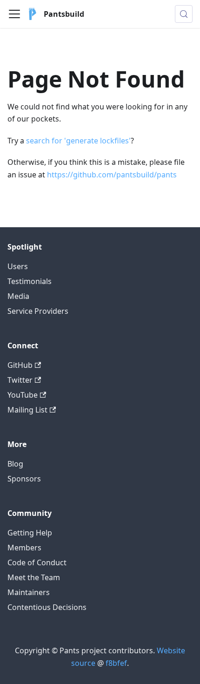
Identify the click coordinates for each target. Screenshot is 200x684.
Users (17, 266)
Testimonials (29, 281)
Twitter (20, 380)
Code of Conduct (37, 562)
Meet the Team (33, 577)
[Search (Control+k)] (184, 14)
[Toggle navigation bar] (14, 14)
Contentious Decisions (47, 607)
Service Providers (37, 311)
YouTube (22, 395)
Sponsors (24, 479)
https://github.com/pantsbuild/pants (112, 174)
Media (18, 296)
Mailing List (27, 410)
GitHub (20, 365)
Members (24, 547)
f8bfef (116, 663)
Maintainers (28, 592)
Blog (15, 464)
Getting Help (29, 533)
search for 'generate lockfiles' (78, 140)
